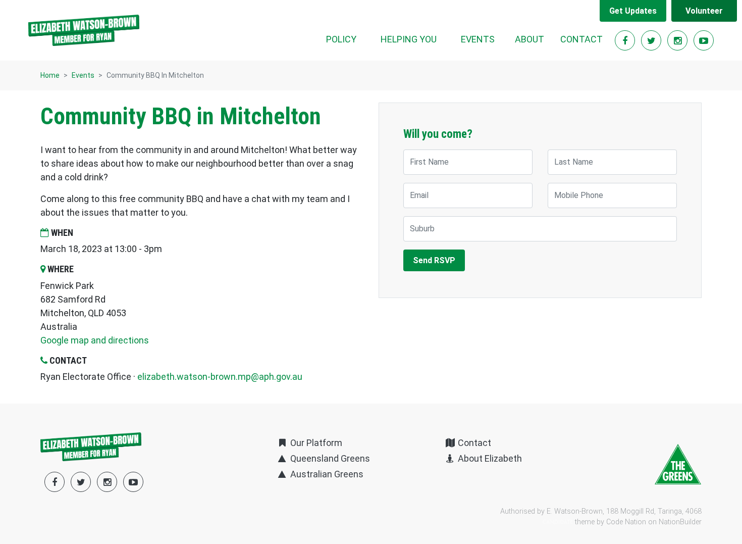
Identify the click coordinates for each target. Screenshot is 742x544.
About (529, 39)
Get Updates (633, 11)
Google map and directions (94, 340)
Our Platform (315, 442)
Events (83, 75)
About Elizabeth (489, 458)
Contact (581, 39)
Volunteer (704, 11)
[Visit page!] (626, 40)
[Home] (83, 30)
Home (50, 75)
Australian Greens (325, 474)
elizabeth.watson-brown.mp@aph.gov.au (219, 376)
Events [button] (484, 38)
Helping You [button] (409, 39)
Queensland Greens (328, 458)
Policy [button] (341, 39)
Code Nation (626, 522)
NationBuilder (680, 522)
